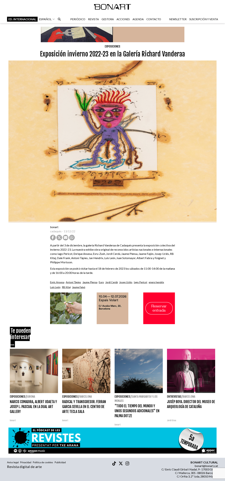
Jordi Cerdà (111, 282)
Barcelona (85, 396)
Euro (101, 282)
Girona (31, 396)
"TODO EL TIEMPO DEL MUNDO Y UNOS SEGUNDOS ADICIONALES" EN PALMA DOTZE (137, 411)
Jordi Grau (171, 420)
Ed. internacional (22, 19)
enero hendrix (156, 282)
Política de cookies (43, 462)
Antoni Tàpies (73, 282)
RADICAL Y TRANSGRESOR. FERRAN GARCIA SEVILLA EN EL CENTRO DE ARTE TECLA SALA (84, 407)
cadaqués (56, 231)
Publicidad (60, 462)
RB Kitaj (66, 287)
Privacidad (25, 462)
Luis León (55, 287)
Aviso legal (13, 462)
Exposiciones (112, 46)
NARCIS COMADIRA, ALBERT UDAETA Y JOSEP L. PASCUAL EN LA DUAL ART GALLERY (33, 407)
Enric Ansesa (57, 282)
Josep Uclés (125, 282)
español (45, 19)
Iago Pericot (140, 282)
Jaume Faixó (78, 287)
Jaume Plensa (89, 282)
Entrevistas (174, 396)
